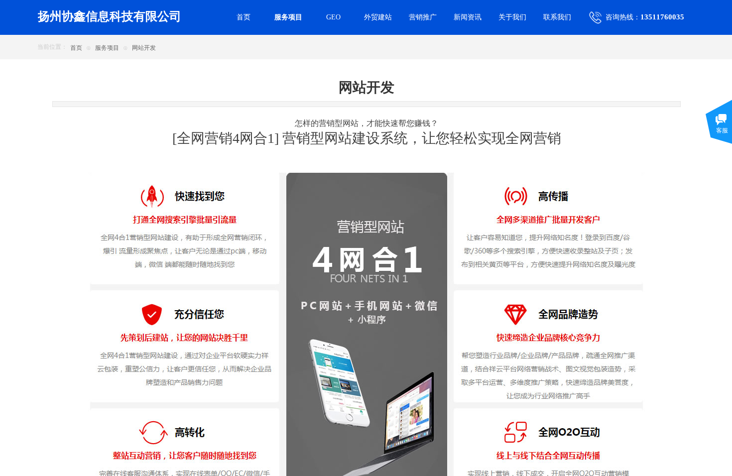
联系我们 (557, 17)
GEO (333, 17)
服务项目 (107, 47)
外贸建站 (378, 17)
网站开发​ (144, 47)
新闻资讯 (468, 17)
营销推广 (423, 17)
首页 (76, 47)
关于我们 (512, 17)
